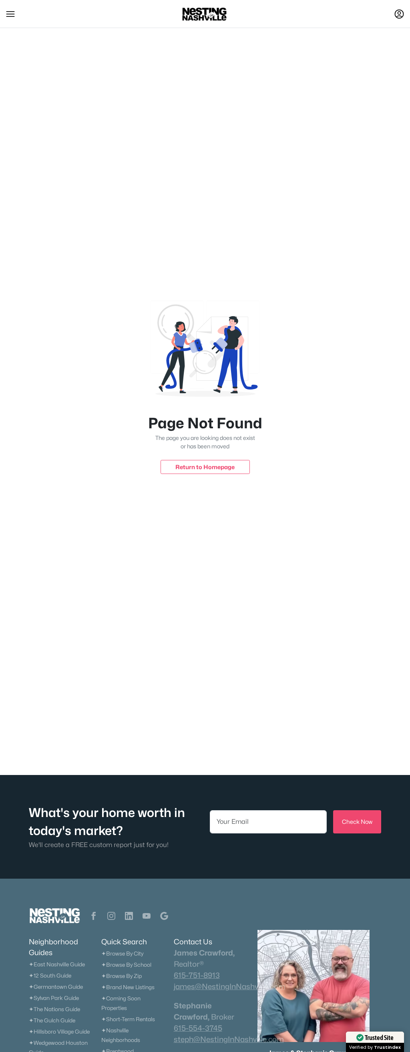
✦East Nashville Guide (57, 964)
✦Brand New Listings (128, 987)
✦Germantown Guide (56, 987)
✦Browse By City (122, 953)
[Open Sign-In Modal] (399, 14)
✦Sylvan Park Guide (54, 998)
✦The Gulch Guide (52, 1020)
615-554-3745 (198, 1028)
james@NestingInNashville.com (229, 986)
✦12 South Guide (50, 975)
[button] (10, 14)
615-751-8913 (197, 975)
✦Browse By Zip (121, 976)
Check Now (357, 821)
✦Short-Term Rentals (128, 1019)
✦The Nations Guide (54, 1009)
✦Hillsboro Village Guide (59, 1031)
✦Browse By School (126, 965)
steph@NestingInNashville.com (229, 1039)
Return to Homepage (205, 467)
